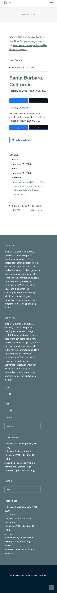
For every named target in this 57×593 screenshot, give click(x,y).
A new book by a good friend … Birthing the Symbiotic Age (19, 465)
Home (24, 14)
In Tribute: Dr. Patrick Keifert (18, 451)
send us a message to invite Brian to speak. (28, 47)
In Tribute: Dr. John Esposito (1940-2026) (21, 445)
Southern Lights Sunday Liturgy (19, 471)
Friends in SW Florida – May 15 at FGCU (20, 457)
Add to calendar (23, 139)
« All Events (15, 60)
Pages (30, 14)
